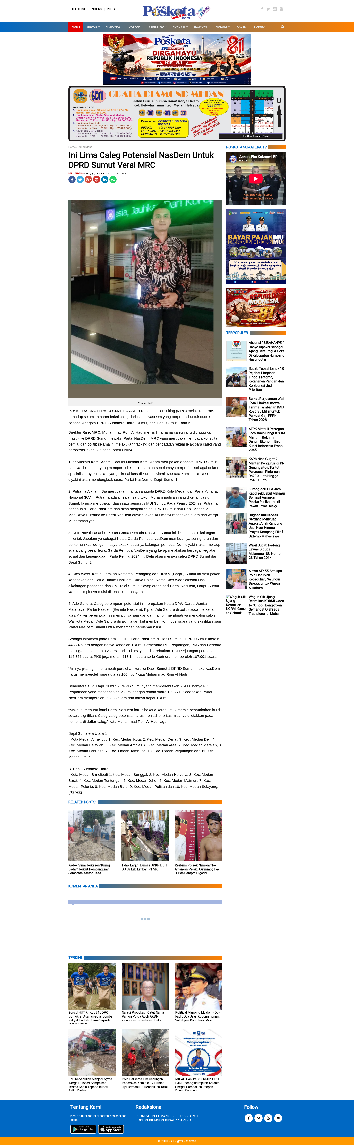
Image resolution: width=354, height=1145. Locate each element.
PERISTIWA (156, 26)
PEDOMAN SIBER (164, 1116)
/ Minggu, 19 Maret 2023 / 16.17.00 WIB (105, 173)
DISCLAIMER (189, 1116)
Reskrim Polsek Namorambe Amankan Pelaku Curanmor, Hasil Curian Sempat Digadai (198, 869)
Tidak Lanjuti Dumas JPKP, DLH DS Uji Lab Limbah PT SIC (144, 867)
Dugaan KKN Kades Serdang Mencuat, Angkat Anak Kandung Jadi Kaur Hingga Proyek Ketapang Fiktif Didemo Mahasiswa (266, 525)
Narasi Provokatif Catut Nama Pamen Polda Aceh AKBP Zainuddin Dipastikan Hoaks (143, 1016)
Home (75, 26)
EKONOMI (200, 26)
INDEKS (96, 9)
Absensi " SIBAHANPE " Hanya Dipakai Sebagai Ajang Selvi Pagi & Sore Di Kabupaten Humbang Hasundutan (266, 351)
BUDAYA (260, 26)
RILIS (111, 9)
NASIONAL (112, 26)
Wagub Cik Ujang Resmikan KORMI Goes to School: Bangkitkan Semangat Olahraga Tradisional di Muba (266, 605)
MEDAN (91, 26)
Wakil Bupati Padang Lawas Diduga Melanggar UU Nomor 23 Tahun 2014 (265, 551)
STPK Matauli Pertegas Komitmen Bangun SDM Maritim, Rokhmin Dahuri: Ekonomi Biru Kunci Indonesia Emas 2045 (267, 439)
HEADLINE (78, 9)
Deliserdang (85, 146)
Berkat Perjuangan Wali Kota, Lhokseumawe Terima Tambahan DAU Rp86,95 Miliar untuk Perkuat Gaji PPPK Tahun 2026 (266, 409)
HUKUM (221, 26)
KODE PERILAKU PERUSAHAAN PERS (163, 1120)
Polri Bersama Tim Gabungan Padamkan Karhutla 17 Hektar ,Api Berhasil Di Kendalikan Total (145, 1083)
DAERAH (135, 26)
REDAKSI (142, 1116)
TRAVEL (240, 26)
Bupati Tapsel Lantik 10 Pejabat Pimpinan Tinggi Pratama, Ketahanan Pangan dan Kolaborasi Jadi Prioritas (266, 379)
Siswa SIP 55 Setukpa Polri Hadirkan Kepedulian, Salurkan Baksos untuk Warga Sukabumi (265, 579)
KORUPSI (178, 26)
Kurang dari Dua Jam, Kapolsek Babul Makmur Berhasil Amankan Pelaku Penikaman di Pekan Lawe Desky (267, 497)
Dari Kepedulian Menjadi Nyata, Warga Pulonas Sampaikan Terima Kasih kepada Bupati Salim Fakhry (90, 1085)
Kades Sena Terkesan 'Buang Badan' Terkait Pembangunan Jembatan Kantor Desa (89, 869)
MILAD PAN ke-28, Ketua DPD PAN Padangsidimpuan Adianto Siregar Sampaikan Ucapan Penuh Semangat (197, 1085)
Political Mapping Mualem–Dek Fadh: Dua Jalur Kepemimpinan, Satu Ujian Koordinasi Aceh (197, 1016)
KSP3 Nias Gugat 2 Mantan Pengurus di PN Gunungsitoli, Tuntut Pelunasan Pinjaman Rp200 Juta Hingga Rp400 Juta (266, 469)
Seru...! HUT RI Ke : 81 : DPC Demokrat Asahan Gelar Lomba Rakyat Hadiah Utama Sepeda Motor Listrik (90, 1018)
